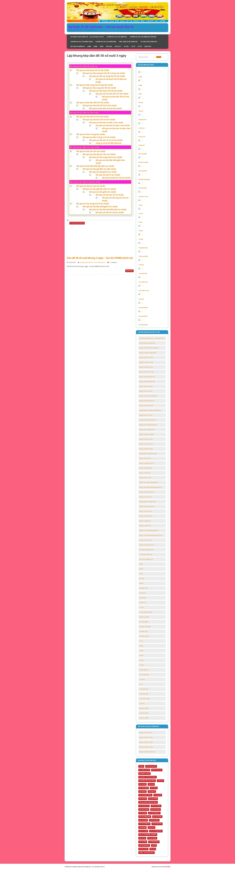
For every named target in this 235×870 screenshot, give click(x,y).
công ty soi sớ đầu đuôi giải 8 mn (148, 530)
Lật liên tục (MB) (143, 162)
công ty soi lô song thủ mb (146, 429)
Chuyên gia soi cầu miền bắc (117, 37)
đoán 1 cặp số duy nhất (146, 852)
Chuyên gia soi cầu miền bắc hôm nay (143, 37)
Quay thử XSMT (143, 316)
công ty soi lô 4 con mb (145, 386)
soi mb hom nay (154, 841)
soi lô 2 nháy (152, 838)
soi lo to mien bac (156, 831)
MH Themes (167, 866)
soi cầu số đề (157, 816)
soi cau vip (142, 798)
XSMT (101, 46)
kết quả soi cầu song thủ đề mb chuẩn (99, 88)
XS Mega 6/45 (142, 119)
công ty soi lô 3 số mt (145, 477)
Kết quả (109, 46)
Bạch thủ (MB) (143, 153)
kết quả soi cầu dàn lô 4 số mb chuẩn (105, 108)
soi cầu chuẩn (143, 809)
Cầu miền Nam (143, 188)
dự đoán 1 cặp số (144, 773)
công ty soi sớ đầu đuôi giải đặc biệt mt (150, 487)
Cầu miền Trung (143, 196)
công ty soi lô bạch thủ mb (146, 400)
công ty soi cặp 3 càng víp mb (147, 352)
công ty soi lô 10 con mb (146, 405)
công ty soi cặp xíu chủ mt (146, 463)
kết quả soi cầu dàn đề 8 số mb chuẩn (92, 102)
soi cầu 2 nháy (156, 806)
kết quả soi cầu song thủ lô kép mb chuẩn (94, 85)
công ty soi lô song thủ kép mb (148, 425)
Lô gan (140, 205)
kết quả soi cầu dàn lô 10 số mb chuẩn (106, 140)
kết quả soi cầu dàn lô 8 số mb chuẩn (99, 120)
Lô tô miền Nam (143, 282)
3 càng (141, 766)
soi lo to (151, 827)
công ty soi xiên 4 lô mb (146, 449)
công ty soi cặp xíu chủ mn (146, 506)
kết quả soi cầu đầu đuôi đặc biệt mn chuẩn (95, 166)
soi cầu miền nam (144, 816)
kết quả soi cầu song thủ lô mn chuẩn (105, 157)
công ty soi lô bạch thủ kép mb (148, 396)
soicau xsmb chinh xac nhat (148, 802)
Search (159, 57)
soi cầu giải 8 (155, 809)
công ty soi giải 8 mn (145, 521)
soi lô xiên (142, 841)
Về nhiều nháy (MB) (144, 179)
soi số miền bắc (144, 845)
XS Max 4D (142, 128)
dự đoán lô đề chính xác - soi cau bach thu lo (92, 262)
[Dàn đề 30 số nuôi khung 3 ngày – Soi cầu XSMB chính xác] (100, 253)
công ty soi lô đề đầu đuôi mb (108, 143)
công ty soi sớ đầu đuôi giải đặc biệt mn (150, 535)
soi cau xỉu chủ (144, 806)
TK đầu (141, 230)
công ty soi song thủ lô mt (146, 492)
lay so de (160, 780)
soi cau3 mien (143, 788)
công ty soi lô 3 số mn (145, 511)
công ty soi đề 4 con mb (146, 357)
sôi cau (152, 849)
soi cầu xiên (143, 820)
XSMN (95, 46)
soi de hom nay (157, 823)
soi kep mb (142, 827)
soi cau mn (157, 795)
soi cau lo (152, 791)
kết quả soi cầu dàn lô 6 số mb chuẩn (92, 117)
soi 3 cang (142, 784)
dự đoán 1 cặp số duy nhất (147, 777)
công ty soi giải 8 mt (145, 473)
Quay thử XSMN (143, 324)
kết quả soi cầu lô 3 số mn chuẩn (116, 178)
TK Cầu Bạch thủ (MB (145, 612)
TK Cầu (126, 46)
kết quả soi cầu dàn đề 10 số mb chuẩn (100, 105)
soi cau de (142, 791)
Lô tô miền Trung (144, 290)
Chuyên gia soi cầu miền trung (81, 41)
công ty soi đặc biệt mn (145, 516)
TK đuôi (141, 239)
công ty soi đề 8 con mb (146, 367)
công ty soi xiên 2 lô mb (146, 439)
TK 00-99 (141, 265)
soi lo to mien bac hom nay (147, 834)
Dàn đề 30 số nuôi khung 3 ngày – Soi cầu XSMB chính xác (100, 257)
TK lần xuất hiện (143, 256)
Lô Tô (140, 46)
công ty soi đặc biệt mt (145, 468)
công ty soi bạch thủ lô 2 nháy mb (149, 348)
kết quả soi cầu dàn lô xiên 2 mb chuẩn (106, 122)
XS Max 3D (142, 145)
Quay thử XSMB (143, 307)
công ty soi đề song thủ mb (147, 381)
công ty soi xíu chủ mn (145, 540)
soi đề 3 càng (143, 849)
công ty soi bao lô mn (145, 525)
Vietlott (118, 46)
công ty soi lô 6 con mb (145, 415)
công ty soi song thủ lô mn (146, 545)
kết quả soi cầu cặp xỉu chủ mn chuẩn (99, 154)
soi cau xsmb (153, 798)
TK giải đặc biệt (143, 247)
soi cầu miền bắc (154, 813)
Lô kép (140, 222)
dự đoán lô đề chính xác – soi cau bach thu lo (87, 37)
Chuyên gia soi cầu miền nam (105, 41)
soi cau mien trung (145, 795)
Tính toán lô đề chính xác (128, 41)
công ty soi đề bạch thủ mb (147, 376)
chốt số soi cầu (151, 766)
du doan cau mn (144, 770)
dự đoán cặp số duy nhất (147, 780)
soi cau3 (151, 784)
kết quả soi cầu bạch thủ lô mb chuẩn (92, 70)
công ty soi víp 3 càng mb (146, 434)
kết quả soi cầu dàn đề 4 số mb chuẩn (112, 94)
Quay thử (147, 46)
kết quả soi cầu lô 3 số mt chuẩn (110, 212)
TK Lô (133, 46)
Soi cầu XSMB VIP (144, 823)
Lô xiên (141, 213)
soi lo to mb (143, 831)
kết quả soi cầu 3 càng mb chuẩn (90, 134)
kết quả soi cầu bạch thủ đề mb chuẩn (105, 91)
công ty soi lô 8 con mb (145, 391)
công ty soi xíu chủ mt (145, 497)
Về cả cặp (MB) (143, 171)
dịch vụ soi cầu (156, 770)
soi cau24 (154, 788)
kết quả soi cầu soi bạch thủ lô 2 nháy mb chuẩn (104, 73)
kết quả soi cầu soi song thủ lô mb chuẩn (107, 76)
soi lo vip (142, 838)
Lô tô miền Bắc (143, 273)
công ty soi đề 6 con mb (146, 362)
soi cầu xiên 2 (154, 820)
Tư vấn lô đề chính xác (148, 41)
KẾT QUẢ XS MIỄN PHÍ (77, 46)
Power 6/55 (142, 136)
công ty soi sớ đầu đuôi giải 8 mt (148, 482)
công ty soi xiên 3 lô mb (146, 444)
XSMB (89, 46)
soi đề (154, 845)
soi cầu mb (142, 813)
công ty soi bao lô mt (145, 458)
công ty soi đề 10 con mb (146, 372)
